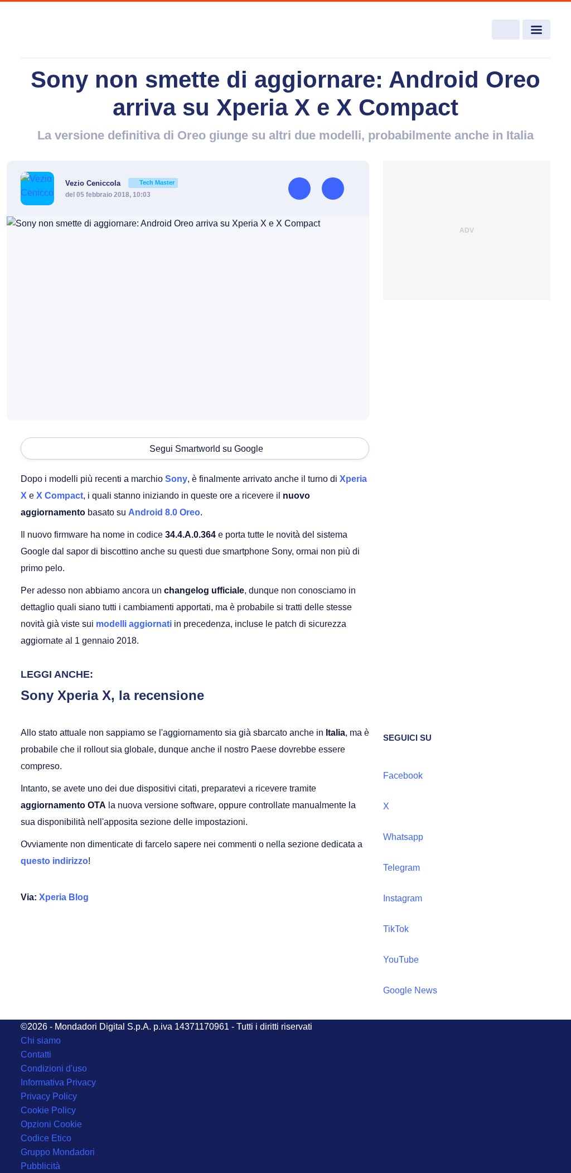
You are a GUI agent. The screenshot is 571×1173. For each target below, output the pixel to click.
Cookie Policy (48, 1110)
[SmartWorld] (74, 30)
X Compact (59, 495)
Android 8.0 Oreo (164, 512)
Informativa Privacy (58, 1082)
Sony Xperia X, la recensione (112, 695)
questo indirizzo (54, 861)
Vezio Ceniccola (120, 183)
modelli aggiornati (134, 624)
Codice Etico (46, 1138)
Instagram (402, 898)
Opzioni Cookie (51, 1124)
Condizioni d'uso (54, 1068)
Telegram (401, 867)
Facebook (403, 775)
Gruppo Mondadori (58, 1152)
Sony (176, 479)
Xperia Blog (64, 897)
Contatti (36, 1054)
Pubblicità (40, 1166)
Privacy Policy (49, 1096)
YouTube (401, 959)
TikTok (396, 929)
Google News (410, 990)
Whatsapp (403, 837)
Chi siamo (41, 1040)
